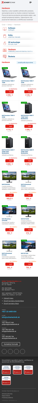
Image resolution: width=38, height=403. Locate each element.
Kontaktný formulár (11, 344)
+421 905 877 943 (8, 322)
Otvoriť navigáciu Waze (11, 303)
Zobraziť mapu (8, 298)
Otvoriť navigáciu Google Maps (14, 301)
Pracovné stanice (21, 51)
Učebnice (11, 37)
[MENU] (30, 2)
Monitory (30, 51)
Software (11, 28)
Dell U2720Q (24, 253)
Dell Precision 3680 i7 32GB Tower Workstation (8, 151)
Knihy (10, 35)
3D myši (10, 44)
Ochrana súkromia (7, 394)
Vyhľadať (26, 2)
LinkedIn (10, 351)
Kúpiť (10, 91)
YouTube (22, 351)
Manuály (17, 37)
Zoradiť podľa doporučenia (25, 62)
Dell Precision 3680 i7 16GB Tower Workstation (27, 117)
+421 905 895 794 (8, 336)
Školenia (11, 57)
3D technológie (14, 42)
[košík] (35, 2)
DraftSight (11, 30)
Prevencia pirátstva (7, 397)
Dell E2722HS (25, 219)
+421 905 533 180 (8, 329)
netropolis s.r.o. (13, 400)
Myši (15, 44)
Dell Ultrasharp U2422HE (6, 219)
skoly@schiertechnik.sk (9, 338)
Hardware (12, 49)
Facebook (4, 351)
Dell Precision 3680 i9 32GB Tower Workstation (27, 151)
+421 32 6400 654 (9, 312)
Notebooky (11, 51)
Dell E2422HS (6, 184)
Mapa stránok (6, 395)
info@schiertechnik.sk (11, 317)
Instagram (16, 351)
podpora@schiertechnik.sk (10, 324)
